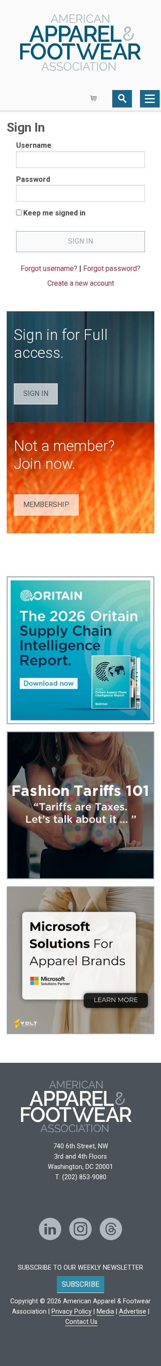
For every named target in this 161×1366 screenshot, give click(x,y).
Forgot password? (111, 268)
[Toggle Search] (122, 98)
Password (33, 179)
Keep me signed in (54, 213)
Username (33, 145)
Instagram (80, 1229)
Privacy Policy (71, 1311)
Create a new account (80, 283)
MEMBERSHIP (46, 504)
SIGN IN (35, 393)
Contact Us (81, 1322)
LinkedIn (50, 1229)
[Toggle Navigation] (150, 98)
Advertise (132, 1311)
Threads (111, 1229)
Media (105, 1311)
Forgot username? (49, 268)
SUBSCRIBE (80, 1284)
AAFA (80, 43)
